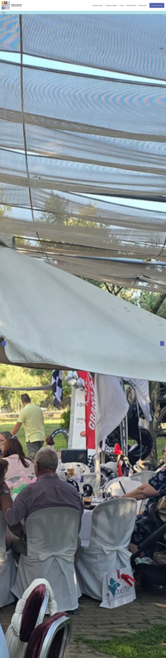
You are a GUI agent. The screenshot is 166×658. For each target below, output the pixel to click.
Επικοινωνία (142, 5)
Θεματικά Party (131, 5)
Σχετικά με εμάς (98, 5)
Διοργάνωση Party (157, 5)
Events (122, 5)
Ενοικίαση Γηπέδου (111, 5)
